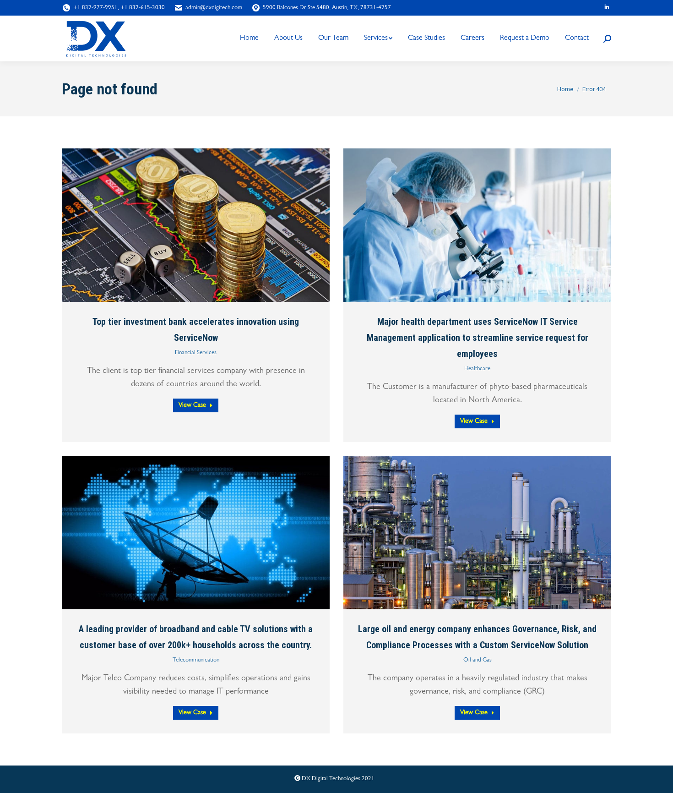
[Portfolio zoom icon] (184, 225)
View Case (192, 405)
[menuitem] (249, 38)
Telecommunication (196, 660)
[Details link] (207, 225)
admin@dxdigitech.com (213, 8)
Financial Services (196, 353)
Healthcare (477, 369)
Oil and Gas (477, 660)
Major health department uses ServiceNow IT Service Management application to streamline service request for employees (477, 337)
